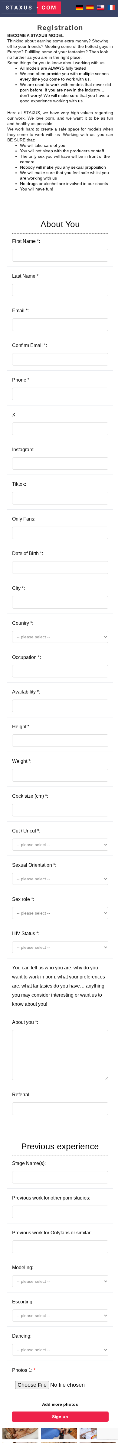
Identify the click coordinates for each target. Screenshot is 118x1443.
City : (18, 588)
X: (14, 414)
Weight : (21, 761)
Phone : (21, 379)
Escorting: (23, 1301)
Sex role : (23, 899)
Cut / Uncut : (26, 830)
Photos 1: (23, 1370)
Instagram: (23, 449)
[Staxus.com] (31, 8)
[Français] (111, 10)
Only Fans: (23, 518)
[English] (100, 10)
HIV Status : (25, 933)
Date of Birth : (27, 553)
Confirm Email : (29, 345)
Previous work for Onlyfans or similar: (52, 1232)
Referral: (21, 1094)
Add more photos (60, 1404)
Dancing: (21, 1336)
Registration (60, 27)
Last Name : (26, 276)
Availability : (26, 691)
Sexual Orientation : (34, 865)
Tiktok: (19, 484)
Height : (21, 726)
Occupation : (26, 657)
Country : (22, 623)
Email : (20, 310)
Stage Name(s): (55, 1154)
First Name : (46, 232)
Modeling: (22, 1267)
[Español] (90, 10)
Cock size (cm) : (30, 796)
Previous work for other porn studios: (51, 1197)
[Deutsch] (79, 10)
